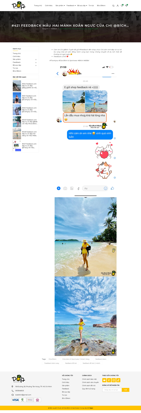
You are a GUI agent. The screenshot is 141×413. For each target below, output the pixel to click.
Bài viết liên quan (19, 77)
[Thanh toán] (15, 400)
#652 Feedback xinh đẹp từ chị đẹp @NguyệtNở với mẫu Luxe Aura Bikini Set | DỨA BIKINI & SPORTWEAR (29, 86)
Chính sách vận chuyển (90, 382)
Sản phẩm (59, 5)
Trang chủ (38, 5)
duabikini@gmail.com (23, 395)
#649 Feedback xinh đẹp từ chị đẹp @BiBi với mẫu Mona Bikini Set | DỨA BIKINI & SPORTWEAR (29, 122)
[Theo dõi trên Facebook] (109, 380)
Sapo (91, 408)
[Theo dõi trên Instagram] (114, 380)
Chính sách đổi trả (88, 385)
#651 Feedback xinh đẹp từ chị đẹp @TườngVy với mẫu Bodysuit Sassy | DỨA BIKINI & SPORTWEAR (29, 98)
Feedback (70, 5)
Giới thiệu (48, 5)
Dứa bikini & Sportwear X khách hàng (75, 359)
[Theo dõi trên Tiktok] (118, 380)
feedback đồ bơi (71, 363)
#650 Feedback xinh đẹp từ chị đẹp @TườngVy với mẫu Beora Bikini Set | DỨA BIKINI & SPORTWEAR (29, 110)
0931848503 (19, 391)
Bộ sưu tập (81, 5)
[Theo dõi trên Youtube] (104, 380)
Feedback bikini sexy (51, 363)
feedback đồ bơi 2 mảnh (91, 363)
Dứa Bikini (52, 359)
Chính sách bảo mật (89, 379)
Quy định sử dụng (88, 389)
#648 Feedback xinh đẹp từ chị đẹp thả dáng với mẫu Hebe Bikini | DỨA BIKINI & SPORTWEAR (29, 134)
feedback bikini (100, 359)
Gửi (125, 390)
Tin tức (91, 5)
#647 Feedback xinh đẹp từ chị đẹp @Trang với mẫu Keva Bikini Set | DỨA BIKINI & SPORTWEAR (30, 146)
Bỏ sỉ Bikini (101, 5)
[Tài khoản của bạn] (117, 5)
